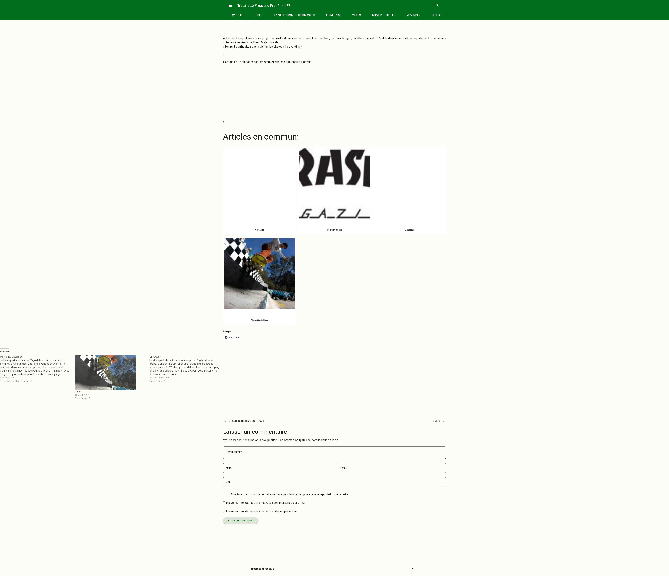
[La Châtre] (186, 369)
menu (230, 5)
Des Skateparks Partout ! (296, 62)
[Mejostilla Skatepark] (37, 369)
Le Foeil (239, 62)
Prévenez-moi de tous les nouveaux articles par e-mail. (262, 511)
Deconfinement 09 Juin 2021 (246, 420)
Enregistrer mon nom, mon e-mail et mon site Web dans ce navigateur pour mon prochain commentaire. (290, 494)
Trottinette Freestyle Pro (256, 5)
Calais (436, 420)
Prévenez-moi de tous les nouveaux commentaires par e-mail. (266, 502)
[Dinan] (110, 372)
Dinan (78, 391)
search (437, 5)
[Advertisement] (334, 92)
